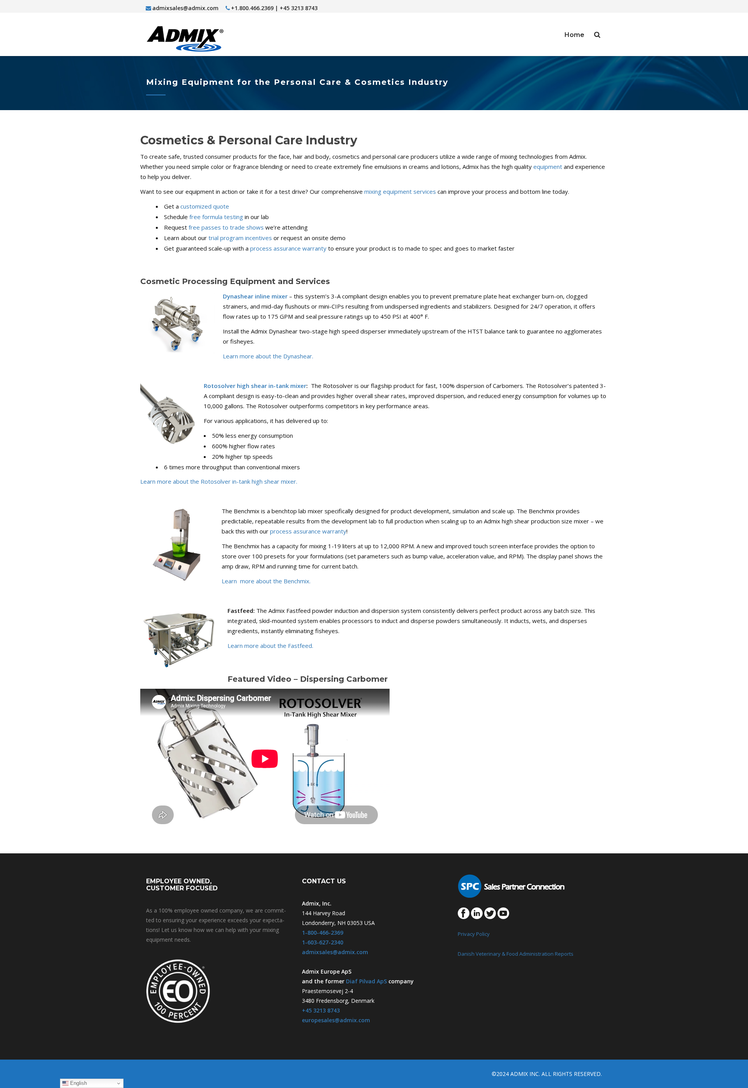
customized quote (204, 206)
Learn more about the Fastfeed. (270, 645)
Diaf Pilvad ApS (366, 981)
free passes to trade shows (226, 227)
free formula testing (216, 217)
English (78, 1083)
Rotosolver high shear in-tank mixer (255, 386)
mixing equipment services (400, 191)
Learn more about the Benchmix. (266, 581)
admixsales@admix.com (185, 8)
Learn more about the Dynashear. (268, 356)
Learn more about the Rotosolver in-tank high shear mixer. (218, 481)
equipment (547, 166)
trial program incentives (240, 238)
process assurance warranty (288, 248)
